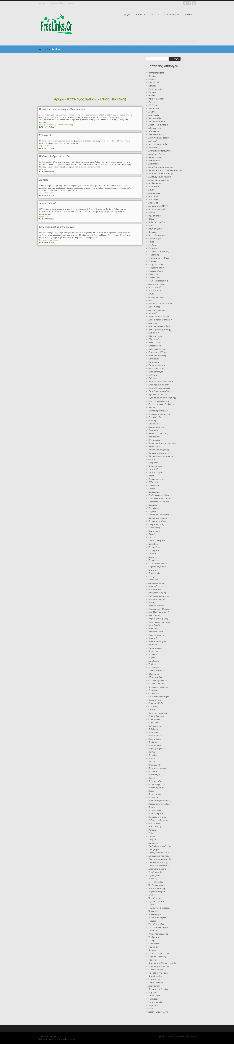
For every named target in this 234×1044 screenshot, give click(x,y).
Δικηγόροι (152, 323)
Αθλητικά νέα (154, 131)
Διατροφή (152, 313)
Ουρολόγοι (153, 722)
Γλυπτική (152, 261)
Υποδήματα (153, 937)
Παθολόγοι (153, 729)
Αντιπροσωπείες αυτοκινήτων (161, 173)
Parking (151, 102)
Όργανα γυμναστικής (158, 713)
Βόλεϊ (150, 225)
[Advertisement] (90, 75)
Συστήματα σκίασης (157, 869)
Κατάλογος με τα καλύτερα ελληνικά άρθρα (62, 109)
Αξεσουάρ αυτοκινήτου (158, 180)
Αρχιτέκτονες (154, 193)
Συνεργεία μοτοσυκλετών (159, 859)
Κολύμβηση (153, 544)
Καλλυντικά (153, 485)
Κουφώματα (153, 560)
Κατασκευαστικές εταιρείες (160, 498)
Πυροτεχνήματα (155, 813)
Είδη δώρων (154, 333)
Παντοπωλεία (154, 745)
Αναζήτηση (175, 59)
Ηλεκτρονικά (154, 440)
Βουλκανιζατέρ (155, 229)
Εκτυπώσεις (153, 362)
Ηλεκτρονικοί (154, 446)
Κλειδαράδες (154, 528)
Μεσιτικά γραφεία (156, 606)
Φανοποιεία (153, 943)
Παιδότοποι (153, 742)
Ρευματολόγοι (154, 823)
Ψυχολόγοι (153, 1005)
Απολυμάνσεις (154, 183)
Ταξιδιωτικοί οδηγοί (156, 885)
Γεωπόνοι (152, 248)
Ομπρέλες (153, 706)
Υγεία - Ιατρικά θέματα (158, 927)
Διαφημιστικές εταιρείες (158, 316)
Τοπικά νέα (153, 911)
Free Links (44, 49)
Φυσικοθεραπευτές (156, 969)
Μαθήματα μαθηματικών (159, 596)
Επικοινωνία (190, 14)
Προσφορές (153, 797)
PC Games (153, 105)
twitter (189, 3)
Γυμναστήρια (154, 274)
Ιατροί (151, 476)
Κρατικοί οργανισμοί (157, 563)
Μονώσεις (152, 628)
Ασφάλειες (153, 203)
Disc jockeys (154, 82)
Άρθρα (151, 190)
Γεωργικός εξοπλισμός (158, 251)
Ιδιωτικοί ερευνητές (156, 479)
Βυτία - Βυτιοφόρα (156, 235)
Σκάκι (150, 833)
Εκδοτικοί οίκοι (154, 346)
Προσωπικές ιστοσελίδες (159, 800)
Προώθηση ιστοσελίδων (159, 804)
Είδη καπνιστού (155, 336)
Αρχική (127, 14)
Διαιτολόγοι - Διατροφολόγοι (160, 303)
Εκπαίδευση (153, 359)
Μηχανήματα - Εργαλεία (159, 622)
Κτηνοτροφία (154, 573)
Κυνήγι (151, 576)
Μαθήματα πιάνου (156, 599)
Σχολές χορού (154, 875)
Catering (152, 76)
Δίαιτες (151, 300)
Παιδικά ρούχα (155, 739)
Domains (152, 86)
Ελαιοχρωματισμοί (156, 365)
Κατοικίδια (152, 505)
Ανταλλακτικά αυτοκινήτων (160, 167)
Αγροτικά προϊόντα (156, 121)
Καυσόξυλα (153, 508)
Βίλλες (151, 219)
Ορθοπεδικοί (154, 719)
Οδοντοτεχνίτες (155, 677)
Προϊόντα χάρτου (156, 787)
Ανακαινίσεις (154, 147)
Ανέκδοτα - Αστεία (156, 154)
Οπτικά (151, 710)
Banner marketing (156, 73)
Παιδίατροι (153, 732)
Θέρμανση (153, 463)
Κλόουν (151, 537)
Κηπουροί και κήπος (157, 521)
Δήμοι (151, 294)
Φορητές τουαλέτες (157, 956)
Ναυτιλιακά (153, 651)
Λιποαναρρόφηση (156, 583)
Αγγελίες (152, 112)
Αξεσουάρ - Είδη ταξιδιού (159, 177)
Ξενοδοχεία (153, 661)
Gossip (151, 95)
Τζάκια (151, 904)
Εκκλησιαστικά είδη (157, 355)
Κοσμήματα (153, 550)
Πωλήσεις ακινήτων (157, 817)
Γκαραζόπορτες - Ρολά (158, 258)
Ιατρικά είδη (153, 469)
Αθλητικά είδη (154, 128)
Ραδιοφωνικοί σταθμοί (158, 820)
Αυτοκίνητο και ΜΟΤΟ (158, 206)
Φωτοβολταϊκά (155, 976)
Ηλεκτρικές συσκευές (158, 433)
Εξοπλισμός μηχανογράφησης (162, 398)
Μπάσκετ (152, 645)
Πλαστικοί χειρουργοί (157, 768)
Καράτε (151, 489)
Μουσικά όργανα (156, 635)
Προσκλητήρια (154, 794)
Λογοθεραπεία (154, 589)
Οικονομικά (153, 693)
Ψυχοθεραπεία (155, 1002)
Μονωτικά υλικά (155, 632)
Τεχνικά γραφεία (155, 898)
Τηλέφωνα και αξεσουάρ (159, 908)
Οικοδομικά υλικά (156, 684)
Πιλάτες (151, 758)
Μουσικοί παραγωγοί (157, 641)
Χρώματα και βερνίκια (158, 989)
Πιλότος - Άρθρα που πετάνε (54, 156)
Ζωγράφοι (153, 430)
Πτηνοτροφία (154, 807)
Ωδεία (151, 1008)
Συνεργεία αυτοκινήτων (159, 852)
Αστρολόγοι (153, 199)
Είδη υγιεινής (154, 339)
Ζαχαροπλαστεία (156, 427)
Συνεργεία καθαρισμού (158, 856)
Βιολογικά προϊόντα (157, 222)
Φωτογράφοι (154, 979)
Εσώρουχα (153, 424)
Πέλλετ (151, 752)
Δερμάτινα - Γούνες (157, 284)
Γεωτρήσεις (153, 255)
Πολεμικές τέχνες (156, 781)
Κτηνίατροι (153, 570)
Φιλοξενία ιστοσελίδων (158, 953)
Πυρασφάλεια (154, 810)
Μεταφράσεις (154, 615)
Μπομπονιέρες (155, 648)
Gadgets (152, 92)
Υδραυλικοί (153, 930)
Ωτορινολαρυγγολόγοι (158, 1012)
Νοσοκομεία (153, 654)
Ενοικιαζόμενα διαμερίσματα (161, 381)
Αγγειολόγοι (153, 108)
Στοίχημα (152, 839)
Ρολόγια (152, 830)
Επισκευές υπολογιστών (159, 414)
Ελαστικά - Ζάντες (156, 368)
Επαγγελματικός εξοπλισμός (161, 404)
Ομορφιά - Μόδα (155, 703)
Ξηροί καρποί (154, 667)
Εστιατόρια (153, 420)
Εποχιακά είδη (154, 417)
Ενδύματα (152, 375)
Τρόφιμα (152, 921)
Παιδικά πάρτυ (155, 735)
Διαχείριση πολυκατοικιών (160, 320)
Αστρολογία (153, 196)
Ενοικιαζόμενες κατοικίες (159, 388)
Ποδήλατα (152, 771)
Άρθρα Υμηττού (47, 203)
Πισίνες (151, 761)
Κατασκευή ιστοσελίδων (159, 502)
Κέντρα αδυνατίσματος (158, 515)
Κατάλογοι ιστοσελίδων (158, 495)
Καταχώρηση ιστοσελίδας (147, 14)
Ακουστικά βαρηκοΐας (158, 144)
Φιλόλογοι (152, 950)
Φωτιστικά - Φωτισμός (158, 973)
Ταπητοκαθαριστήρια (157, 888)
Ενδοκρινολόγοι (155, 372)
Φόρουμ (152, 960)
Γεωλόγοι (152, 245)
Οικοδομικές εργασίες (158, 687)
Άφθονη (43, 180)
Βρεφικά (152, 232)
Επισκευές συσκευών (158, 411)
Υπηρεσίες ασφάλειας (158, 934)
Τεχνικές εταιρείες (156, 901)
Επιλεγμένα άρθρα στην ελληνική (57, 227)
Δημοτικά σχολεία (156, 297)
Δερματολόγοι (154, 290)
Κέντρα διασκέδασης (157, 518)
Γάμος (151, 242)
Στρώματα (153, 843)
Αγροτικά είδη (154, 118)
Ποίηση (151, 778)
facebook (185, 3)
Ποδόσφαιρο (154, 774)
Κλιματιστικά (154, 531)
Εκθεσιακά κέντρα (156, 349)
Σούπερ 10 (45, 135)
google (194, 3)
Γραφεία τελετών (156, 268)
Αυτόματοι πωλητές (157, 209)
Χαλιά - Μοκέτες (155, 982)
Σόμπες (151, 836)
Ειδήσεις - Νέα (154, 342)
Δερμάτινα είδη (155, 287)
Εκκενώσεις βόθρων (157, 352)
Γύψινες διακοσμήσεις (158, 281)
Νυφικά (151, 658)
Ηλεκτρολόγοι (154, 437)
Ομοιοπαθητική (155, 700)
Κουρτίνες (152, 557)
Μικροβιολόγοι (154, 625)
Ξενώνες (152, 664)
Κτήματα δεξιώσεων (157, 567)
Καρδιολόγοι (154, 492)
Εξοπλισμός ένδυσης (157, 394)
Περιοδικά (152, 755)
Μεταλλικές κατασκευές (159, 612)
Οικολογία (152, 690)
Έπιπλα (151, 407)
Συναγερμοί (153, 849)
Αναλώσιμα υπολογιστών (159, 151)
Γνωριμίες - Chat (155, 264)
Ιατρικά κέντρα (155, 472)
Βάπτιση (152, 212)
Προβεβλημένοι (172, 14)
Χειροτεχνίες (154, 986)
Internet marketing (156, 99)
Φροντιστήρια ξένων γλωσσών (162, 963)
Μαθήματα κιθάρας (157, 593)
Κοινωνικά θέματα (156, 541)
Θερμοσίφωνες (155, 466)
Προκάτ (151, 791)
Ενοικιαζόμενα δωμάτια (159, 385)
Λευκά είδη (153, 580)
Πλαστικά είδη (154, 765)
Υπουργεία (153, 940)
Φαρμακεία (153, 947)
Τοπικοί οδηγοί (154, 914)
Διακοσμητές (154, 307)
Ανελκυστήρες (154, 157)
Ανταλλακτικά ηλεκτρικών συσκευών (165, 170)
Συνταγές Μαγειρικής (158, 862)
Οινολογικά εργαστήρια (159, 697)
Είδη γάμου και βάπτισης (159, 329)
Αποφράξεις (153, 186)
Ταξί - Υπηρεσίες (155, 882)
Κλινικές (152, 534)
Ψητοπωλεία (154, 995)
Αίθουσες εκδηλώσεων (158, 138)
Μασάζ (151, 602)
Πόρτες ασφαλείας (156, 784)
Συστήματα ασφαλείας (158, 865)
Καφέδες (152, 511)
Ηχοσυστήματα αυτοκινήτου (160, 456)
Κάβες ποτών (154, 482)
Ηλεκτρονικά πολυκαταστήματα (162, 443)
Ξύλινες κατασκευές (157, 671)
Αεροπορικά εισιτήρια (158, 125)
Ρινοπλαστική (154, 826)
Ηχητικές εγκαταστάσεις (159, 453)
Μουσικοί (152, 638)
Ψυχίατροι (152, 999)
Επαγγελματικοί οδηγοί (158, 401)
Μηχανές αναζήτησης (158, 619)
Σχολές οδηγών (155, 872)
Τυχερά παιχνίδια (156, 924)
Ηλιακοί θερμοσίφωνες (158, 450)
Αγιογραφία (153, 115)
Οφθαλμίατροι (154, 726)
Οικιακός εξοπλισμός (157, 680)
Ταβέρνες (152, 878)
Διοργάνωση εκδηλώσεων (160, 326)
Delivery (152, 79)
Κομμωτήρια (154, 547)
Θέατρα (151, 459)
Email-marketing (155, 89)
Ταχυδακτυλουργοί (156, 891)
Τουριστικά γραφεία (157, 917)
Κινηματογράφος (156, 524)
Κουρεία (152, 554)
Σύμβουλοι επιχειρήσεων (159, 846)
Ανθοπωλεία (154, 160)
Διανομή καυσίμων (156, 310)
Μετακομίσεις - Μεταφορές (160, 609)
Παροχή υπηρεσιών (157, 748)
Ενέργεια (152, 378)
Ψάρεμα (152, 992)
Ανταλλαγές (153, 164)
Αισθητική (152, 141)
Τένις (150, 895)
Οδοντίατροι (153, 674)
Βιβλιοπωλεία (154, 216)
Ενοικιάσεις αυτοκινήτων (159, 391)
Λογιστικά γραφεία (156, 586)
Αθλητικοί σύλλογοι (156, 134)
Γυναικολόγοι (154, 277)
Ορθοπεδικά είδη (156, 716)
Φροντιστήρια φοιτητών (158, 966)
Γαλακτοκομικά (155, 238)
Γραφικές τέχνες (155, 271)
